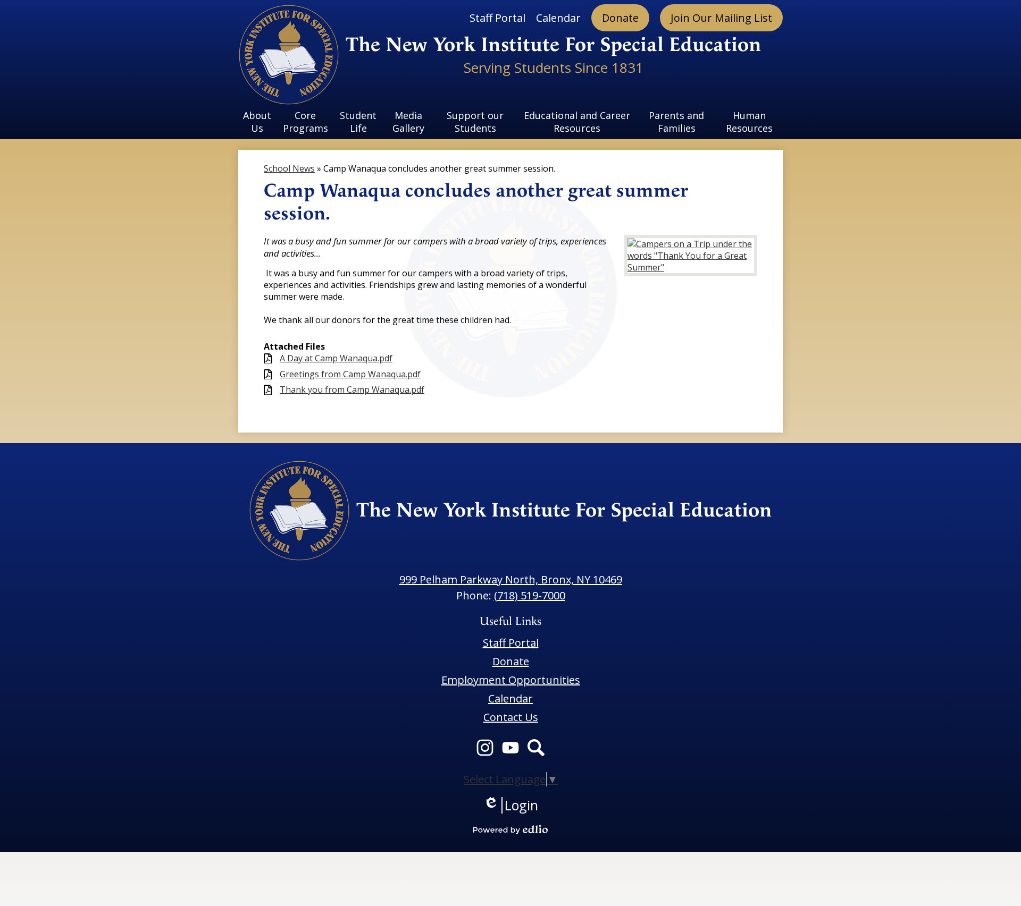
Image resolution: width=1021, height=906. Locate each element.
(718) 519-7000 (529, 595)
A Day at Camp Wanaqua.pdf (336, 358)
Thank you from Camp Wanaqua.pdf (352, 390)
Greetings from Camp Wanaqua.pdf (350, 374)
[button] (257, 121)
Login (510, 805)
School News (289, 168)
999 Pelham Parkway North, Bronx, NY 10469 (510, 579)
